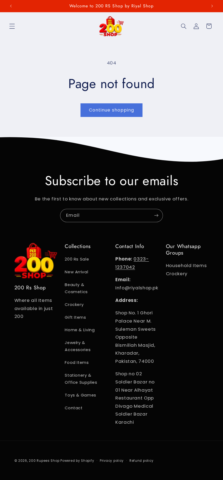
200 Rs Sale (77, 259)
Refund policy (141, 461)
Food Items (77, 362)
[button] (12, 26)
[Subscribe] (156, 215)
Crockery (74, 304)
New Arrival (76, 272)
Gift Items (75, 317)
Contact (73, 408)
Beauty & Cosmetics (76, 288)
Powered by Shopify (77, 461)
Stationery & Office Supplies (81, 379)
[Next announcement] (212, 6)
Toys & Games (80, 395)
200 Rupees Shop (44, 461)
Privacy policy (112, 461)
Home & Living (80, 330)
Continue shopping (111, 110)
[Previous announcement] (11, 6)
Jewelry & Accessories (78, 346)
